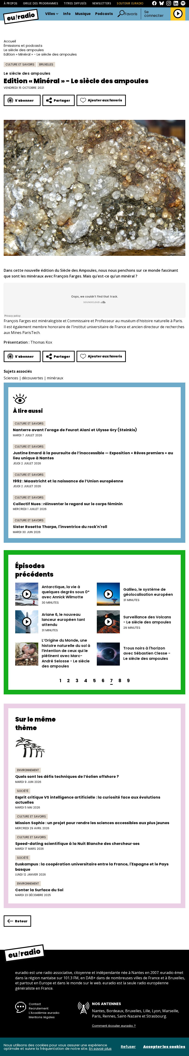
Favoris (130, 14)
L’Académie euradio (44, 1013)
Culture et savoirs (20, 64)
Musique (83, 14)
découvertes (32, 378)
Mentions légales (42, 1017)
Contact (35, 1004)
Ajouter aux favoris (105, 100)
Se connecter (154, 14)
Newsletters (101, 3)
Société (22, 791)
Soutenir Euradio (130, 3)
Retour (21, 921)
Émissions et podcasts (23, 45)
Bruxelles (46, 64)
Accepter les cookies (164, 1047)
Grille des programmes (40, 3)
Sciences (11, 378)
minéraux (55, 378)
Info (67, 14)
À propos (10, 3)
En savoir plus (100, 1048)
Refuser (128, 1047)
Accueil (10, 41)
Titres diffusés (75, 3)
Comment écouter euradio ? (114, 1026)
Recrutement (38, 1008)
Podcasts (104, 14)
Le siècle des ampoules (24, 49)
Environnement (28, 770)
